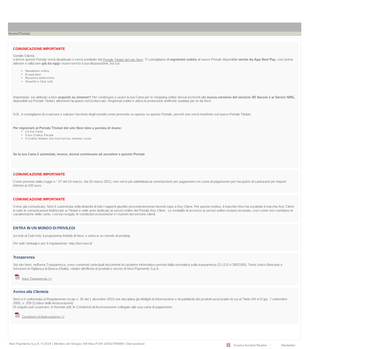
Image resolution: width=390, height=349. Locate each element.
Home (13, 33)
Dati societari (135, 343)
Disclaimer (288, 345)
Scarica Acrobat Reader (250, 345)
